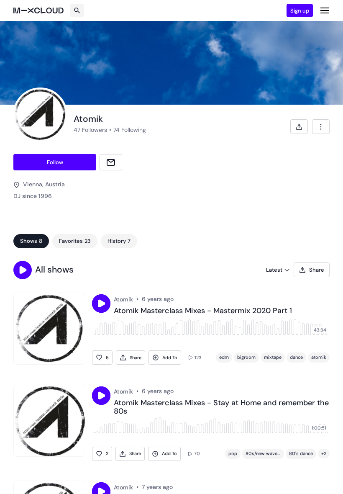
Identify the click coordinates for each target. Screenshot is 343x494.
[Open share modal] (299, 126)
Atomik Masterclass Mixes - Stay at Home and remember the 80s (221, 407)
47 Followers (90, 130)
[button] (22, 270)
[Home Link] (38, 10)
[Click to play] (101, 303)
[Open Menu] (325, 10)
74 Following (129, 130)
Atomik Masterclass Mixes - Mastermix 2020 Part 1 (203, 311)
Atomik (123, 299)
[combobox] (321, 126)
